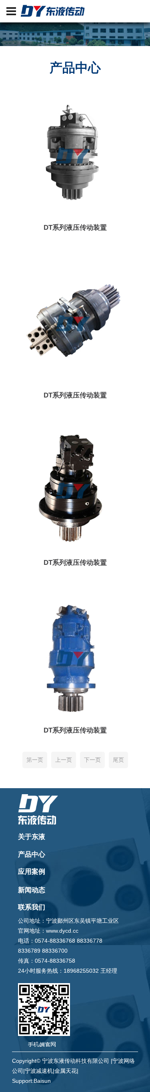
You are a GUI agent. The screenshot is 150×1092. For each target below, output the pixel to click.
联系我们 (31, 907)
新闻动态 (31, 890)
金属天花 (65, 1071)
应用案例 (31, 871)
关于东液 (31, 837)
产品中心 (31, 854)
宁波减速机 (39, 1071)
